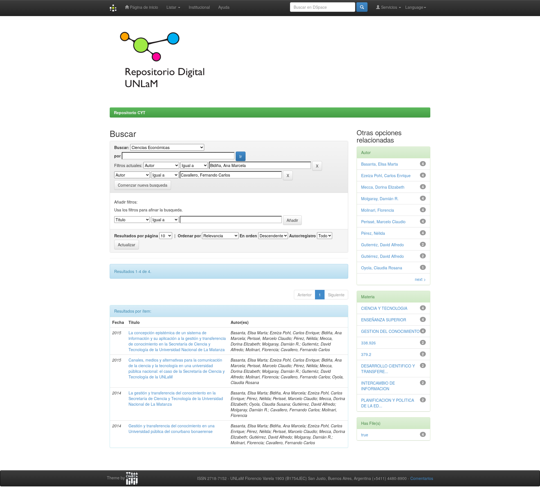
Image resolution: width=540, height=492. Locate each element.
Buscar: (121, 147)
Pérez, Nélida (373, 233)
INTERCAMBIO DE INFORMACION (378, 385)
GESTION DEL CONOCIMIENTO (390, 331)
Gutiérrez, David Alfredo (382, 256)
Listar (171, 7)
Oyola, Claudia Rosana (381, 267)
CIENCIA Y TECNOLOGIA (384, 308)
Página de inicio (143, 7)
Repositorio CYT (129, 112)
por (117, 156)
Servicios (389, 7)
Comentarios (421, 478)
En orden (248, 235)
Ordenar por (189, 235)
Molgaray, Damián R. (380, 198)
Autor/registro (302, 235)
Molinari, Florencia (377, 210)
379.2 (366, 354)
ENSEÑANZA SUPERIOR (383, 319)
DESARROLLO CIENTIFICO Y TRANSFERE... (388, 368)
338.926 (368, 343)
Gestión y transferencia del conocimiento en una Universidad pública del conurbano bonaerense (172, 428)
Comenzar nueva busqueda (142, 185)
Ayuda (224, 7)
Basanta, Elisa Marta (379, 164)
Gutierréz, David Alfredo (382, 244)
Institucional (199, 7)
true (364, 434)
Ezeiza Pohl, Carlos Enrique (386, 175)
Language (414, 7)
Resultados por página (136, 235)
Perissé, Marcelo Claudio (383, 221)
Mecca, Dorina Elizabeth (382, 187)
